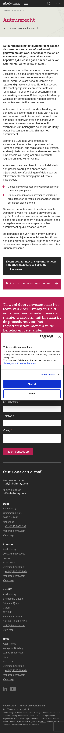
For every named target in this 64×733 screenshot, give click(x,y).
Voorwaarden (10, 705)
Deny (32, 393)
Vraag (8, 430)
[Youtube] (13, 689)
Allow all (32, 384)
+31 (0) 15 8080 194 (15, 526)
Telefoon (8, 416)
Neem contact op (18, 451)
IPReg (43, 722)
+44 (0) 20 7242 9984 (16, 571)
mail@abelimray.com (15, 483)
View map (8, 535)
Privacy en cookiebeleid (32, 705)
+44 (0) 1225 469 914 (16, 670)
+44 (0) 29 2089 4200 (16, 621)
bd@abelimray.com (14, 493)
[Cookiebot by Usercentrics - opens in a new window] (40, 337)
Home (6, 10)
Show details (48, 374)
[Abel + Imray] (12, 3)
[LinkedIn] (5, 689)
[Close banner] (59, 337)
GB (56, 4)
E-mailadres (11, 401)
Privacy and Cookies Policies (19, 363)
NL (59, 4)
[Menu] (26, 3)
